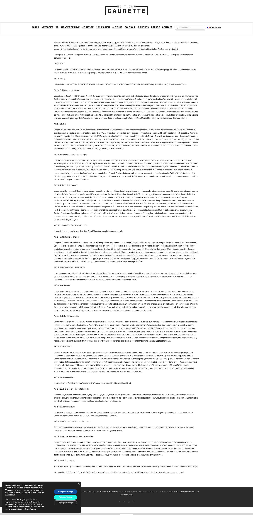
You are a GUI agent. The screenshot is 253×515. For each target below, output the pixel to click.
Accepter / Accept (65, 491)
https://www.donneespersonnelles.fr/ (169, 472)
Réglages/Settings (65, 502)
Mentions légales (181, 491)
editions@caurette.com (109, 491)
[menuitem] (214, 28)
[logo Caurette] (126, 4)
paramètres (10, 495)
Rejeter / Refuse (65, 497)
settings (31, 509)
